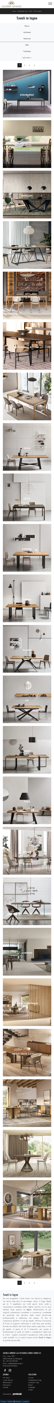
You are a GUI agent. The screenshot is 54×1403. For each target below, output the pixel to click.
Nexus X (27, 1104)
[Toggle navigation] (50, 3)
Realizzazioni (7, 1382)
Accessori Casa (33, 1382)
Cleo (27, 902)
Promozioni (7, 1385)
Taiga (27, 448)
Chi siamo (6, 1377)
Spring (27, 599)
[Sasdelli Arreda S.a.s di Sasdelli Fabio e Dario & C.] (11, 4)
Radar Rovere (27, 246)
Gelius (27, 852)
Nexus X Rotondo (27, 1003)
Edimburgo (27, 95)
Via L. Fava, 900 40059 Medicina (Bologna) (12, 1357)
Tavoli (30, 11)
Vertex (27, 1205)
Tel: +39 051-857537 (10, 1361)
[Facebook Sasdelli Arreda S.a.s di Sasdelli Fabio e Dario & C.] (5, 1370)
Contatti (5, 1387)
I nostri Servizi (8, 1380)
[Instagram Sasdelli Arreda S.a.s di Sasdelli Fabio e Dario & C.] (10, 1370)
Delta (27, 498)
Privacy (3, 1401)
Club (27, 801)
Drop (27, 751)
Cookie (10, 1401)
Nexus (27, 1255)
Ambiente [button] (27, 32)
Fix (27, 700)
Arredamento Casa (22, 11)
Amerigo (27, 953)
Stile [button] (27, 45)
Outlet (30, 1390)
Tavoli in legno (38, 11)
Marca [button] (27, 26)
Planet (26, 650)
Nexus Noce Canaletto (27, 1054)
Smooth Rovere (27, 296)
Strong (27, 549)
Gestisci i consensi (22, 1401)
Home (14, 11)
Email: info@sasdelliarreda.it (13, 1363)
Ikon (27, 1155)
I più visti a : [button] (27, 57)
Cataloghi (31, 1387)
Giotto (26, 145)
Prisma (27, 397)
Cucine (31, 1377)
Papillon (27, 195)
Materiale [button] (27, 38)
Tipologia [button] (27, 51)
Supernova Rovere (27, 347)
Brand (30, 1385)
